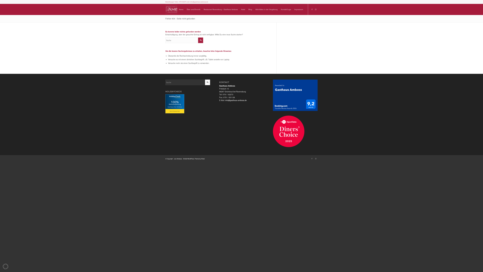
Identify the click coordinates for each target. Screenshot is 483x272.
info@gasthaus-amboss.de (236, 100)
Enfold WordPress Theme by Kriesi (194, 159)
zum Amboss (178, 159)
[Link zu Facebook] (312, 9)
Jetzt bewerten (175, 111)
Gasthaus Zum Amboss (175, 107)
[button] (5, 266)
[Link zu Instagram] (316, 9)
